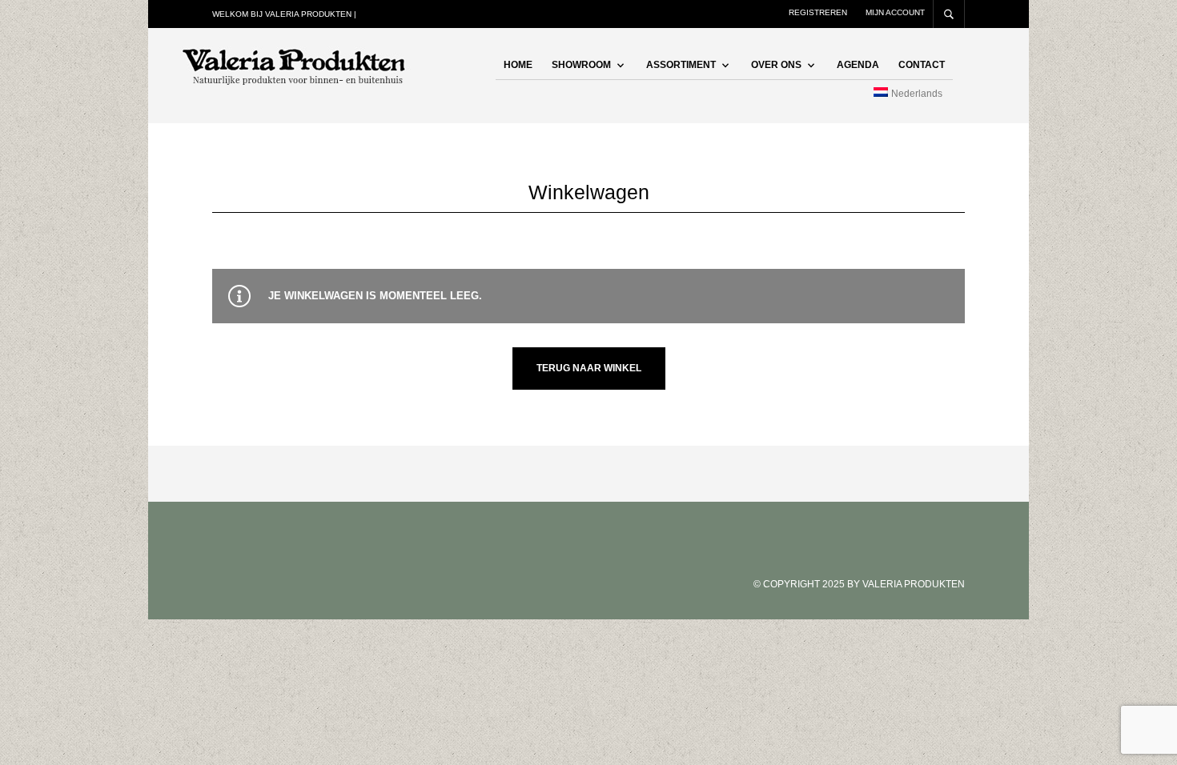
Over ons (776, 64)
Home (518, 64)
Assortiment (681, 64)
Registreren (818, 12)
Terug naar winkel (588, 368)
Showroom (581, 64)
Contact (921, 64)
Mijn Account (895, 12)
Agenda (858, 64)
